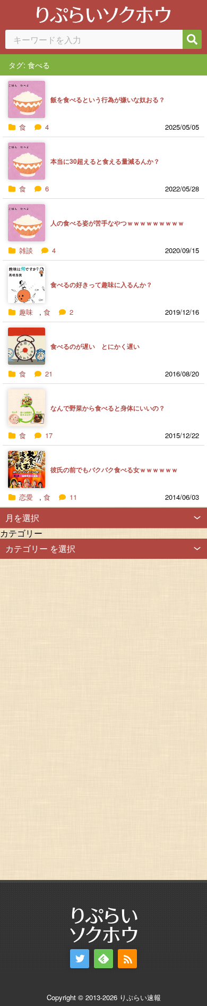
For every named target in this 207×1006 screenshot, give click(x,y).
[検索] (192, 39)
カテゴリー (21, 533)
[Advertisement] (79, 718)
